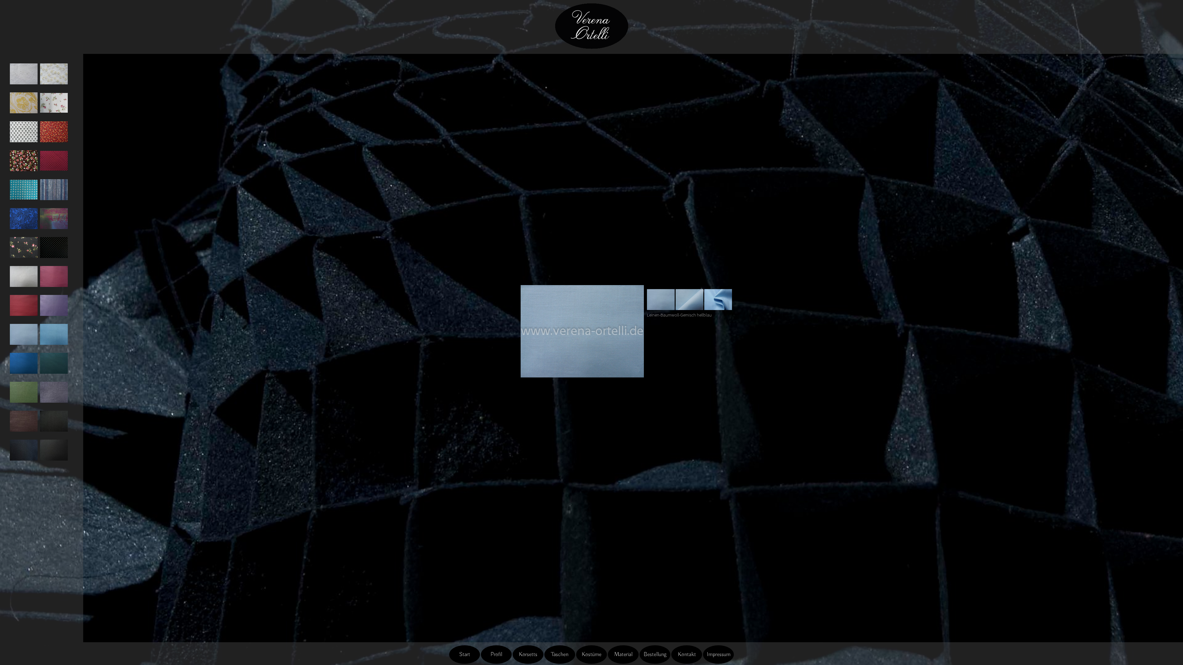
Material (623, 654)
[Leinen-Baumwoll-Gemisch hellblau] (661, 299)
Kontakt (687, 654)
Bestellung (655, 654)
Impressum (718, 654)
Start (464, 654)
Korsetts (528, 654)
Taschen (559, 654)
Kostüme (591, 654)
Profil (496, 654)
